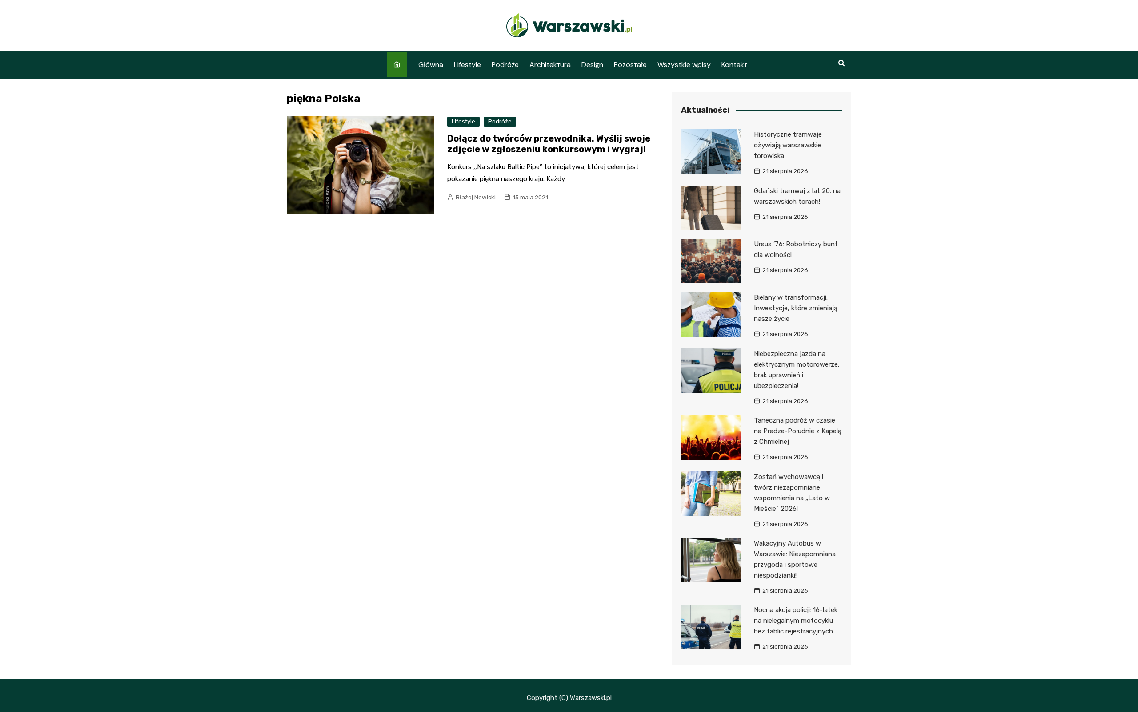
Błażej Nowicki (476, 197)
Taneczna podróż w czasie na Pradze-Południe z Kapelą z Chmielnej (797, 431)
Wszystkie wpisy (684, 64)
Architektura (550, 64)
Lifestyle (467, 64)
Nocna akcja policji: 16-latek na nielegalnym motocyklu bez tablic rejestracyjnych (795, 620)
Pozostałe (630, 64)
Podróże (505, 64)
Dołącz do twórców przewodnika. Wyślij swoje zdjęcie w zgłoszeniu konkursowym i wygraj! (548, 143)
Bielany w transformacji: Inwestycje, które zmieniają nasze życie (795, 308)
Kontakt (734, 64)
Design (592, 64)
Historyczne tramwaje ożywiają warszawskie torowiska (788, 145)
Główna (430, 64)
